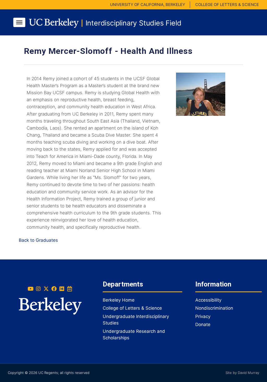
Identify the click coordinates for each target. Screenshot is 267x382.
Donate (202, 324)
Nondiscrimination (214, 308)
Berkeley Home (119, 300)
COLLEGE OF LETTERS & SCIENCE (227, 4)
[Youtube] (30, 289)
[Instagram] (38, 289)
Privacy (202, 316)
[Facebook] (54, 289)
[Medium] (62, 289)
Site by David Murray (242, 373)
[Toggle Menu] (19, 22)
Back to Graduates (38, 240)
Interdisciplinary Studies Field (133, 23)
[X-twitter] (46, 289)
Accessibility (208, 300)
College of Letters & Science (132, 308)
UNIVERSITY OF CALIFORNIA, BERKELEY (147, 4)
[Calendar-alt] (70, 289)
